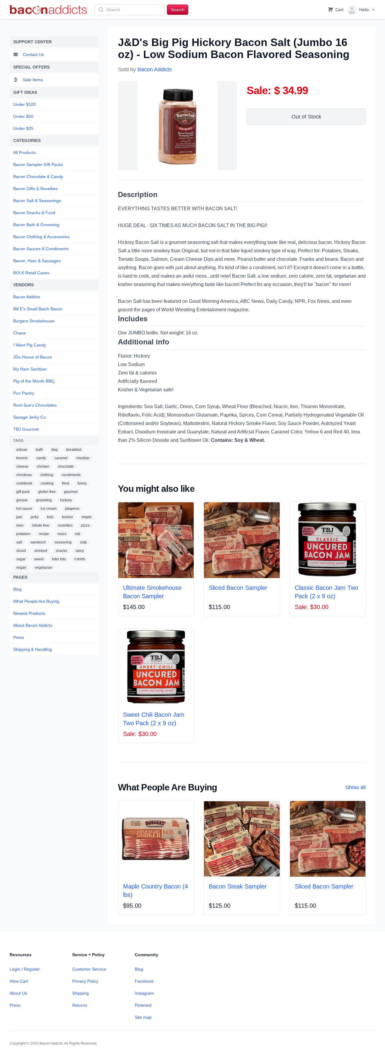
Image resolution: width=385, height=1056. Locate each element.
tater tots (59, 559)
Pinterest (143, 1005)
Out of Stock (306, 117)
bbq (54, 450)
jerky (34, 517)
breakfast (73, 450)
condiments (71, 475)
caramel (61, 458)
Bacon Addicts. (51, 1043)
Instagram (144, 993)
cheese (22, 466)
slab (83, 542)
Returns (79, 1005)
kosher (67, 517)
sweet (39, 559)
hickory (66, 500)
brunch (22, 458)
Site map (143, 1017)
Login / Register (25, 969)
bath (39, 450)
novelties (65, 525)
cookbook (24, 483)
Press (15, 1005)
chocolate (66, 466)
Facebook (144, 981)
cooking (47, 483)
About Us (18, 993)
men (19, 525)
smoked (40, 551)
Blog (139, 969)
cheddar (83, 458)
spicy (79, 551)
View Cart (19, 981)
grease (22, 500)
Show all (355, 787)
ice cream (49, 508)
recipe (44, 534)
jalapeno (72, 508)
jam (19, 517)
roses (61, 534)
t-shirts (79, 559)
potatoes (23, 534)
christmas (24, 475)
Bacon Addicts (154, 69)
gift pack (23, 492)
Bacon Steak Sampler (238, 886)
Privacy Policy (85, 981)
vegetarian (43, 567)
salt (19, 542)
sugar (21, 559)
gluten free (47, 492)
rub (77, 534)
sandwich (38, 542)
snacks (61, 551)
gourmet (71, 492)
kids (50, 517)
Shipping (80, 993)
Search (177, 9)
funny (82, 483)
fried (65, 483)
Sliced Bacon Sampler (238, 587)
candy (41, 458)
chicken (43, 466)
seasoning (63, 542)
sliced (21, 551)
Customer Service (89, 969)
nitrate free (40, 525)
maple (87, 517)
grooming (44, 500)
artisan (21, 450)
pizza (85, 525)
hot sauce (24, 508)
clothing (46, 475)
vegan (21, 567)
